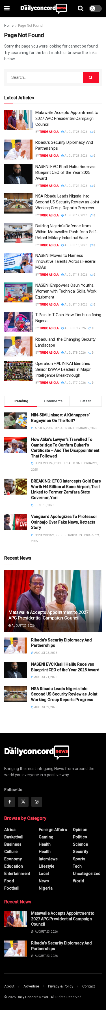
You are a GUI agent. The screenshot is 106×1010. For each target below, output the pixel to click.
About (9, 986)
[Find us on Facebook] (9, 802)
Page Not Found (30, 26)
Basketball (13, 837)
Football (12, 888)
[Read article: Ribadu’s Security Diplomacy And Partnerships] (18, 150)
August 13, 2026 (75, 274)
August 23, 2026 (75, 131)
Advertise (31, 986)
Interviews (48, 859)
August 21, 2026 (75, 185)
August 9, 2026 (75, 328)
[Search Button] (80, 8)
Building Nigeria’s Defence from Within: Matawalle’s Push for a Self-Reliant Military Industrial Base (66, 231)
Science (80, 844)
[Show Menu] (7, 8)
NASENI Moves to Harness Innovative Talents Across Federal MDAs (65, 261)
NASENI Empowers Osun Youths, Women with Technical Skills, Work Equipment (65, 291)
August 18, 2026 (75, 245)
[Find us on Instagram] (36, 802)
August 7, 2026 (75, 382)
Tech (77, 866)
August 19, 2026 (75, 215)
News (44, 881)
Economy (13, 859)
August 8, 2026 (75, 352)
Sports (79, 859)
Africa (10, 829)
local (44, 873)
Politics (80, 837)
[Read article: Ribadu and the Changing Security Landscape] (18, 346)
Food (9, 881)
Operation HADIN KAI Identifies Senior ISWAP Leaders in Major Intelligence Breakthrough (62, 369)
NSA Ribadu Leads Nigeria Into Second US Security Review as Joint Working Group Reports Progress (67, 202)
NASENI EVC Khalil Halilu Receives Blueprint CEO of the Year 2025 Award (65, 172)
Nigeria (46, 888)
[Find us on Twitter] (23, 802)
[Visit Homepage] (43, 8)
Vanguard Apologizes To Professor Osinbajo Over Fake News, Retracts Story (64, 522)
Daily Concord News (32, 997)
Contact (88, 986)
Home (9, 26)
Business (12, 844)
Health (45, 844)
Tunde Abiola (49, 131)
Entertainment (17, 873)
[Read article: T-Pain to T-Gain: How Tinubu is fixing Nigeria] (18, 322)
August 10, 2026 (75, 304)
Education (13, 866)
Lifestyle (46, 866)
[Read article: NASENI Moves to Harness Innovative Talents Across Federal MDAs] (18, 263)
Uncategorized (87, 873)
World (78, 881)
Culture (11, 851)
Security (80, 851)
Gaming (46, 837)
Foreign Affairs (53, 829)
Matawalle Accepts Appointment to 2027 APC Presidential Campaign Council (66, 118)
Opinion (80, 829)
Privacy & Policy (60, 986)
